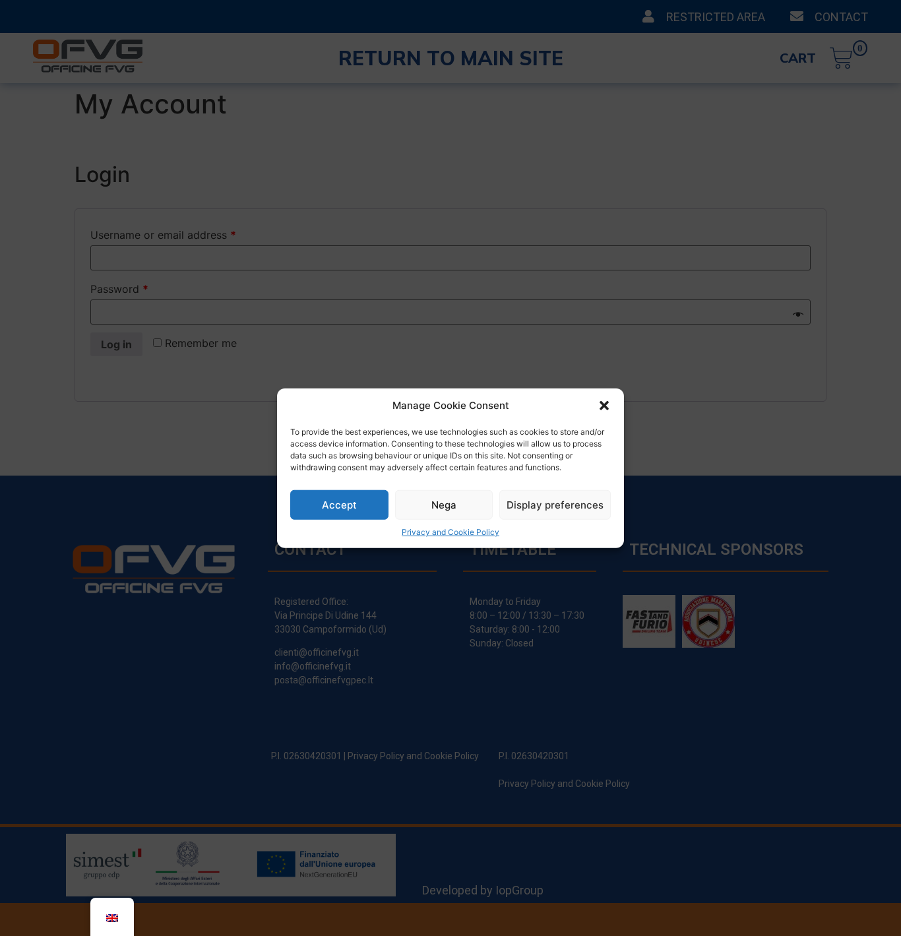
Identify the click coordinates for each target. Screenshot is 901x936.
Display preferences (555, 504)
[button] (604, 405)
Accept (339, 504)
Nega (443, 504)
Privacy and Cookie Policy (450, 532)
